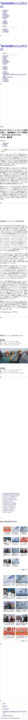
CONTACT (6, 73)
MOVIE (5, 11)
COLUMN (5, 17)
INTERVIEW (6, 15)
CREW (4, 18)
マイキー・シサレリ (8, 509)
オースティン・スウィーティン (11, 495)
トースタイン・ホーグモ (9, 504)
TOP (4, 703)
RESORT (5, 23)
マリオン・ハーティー (9, 510)
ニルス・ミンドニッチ (9, 506)
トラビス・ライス (8, 501)
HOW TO (5, 14)
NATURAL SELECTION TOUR (11, 493)
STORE (5, 21)
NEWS (4, 13)
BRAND (5, 22)
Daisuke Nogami (6, 312)
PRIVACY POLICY (8, 77)
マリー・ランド (7, 512)
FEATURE (5, 10)
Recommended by (19, 569)
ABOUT (5, 71)
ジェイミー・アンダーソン (10, 496)
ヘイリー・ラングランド (9, 507)
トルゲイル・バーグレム (9, 502)
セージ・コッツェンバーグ (10, 499)
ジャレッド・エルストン (9, 498)
